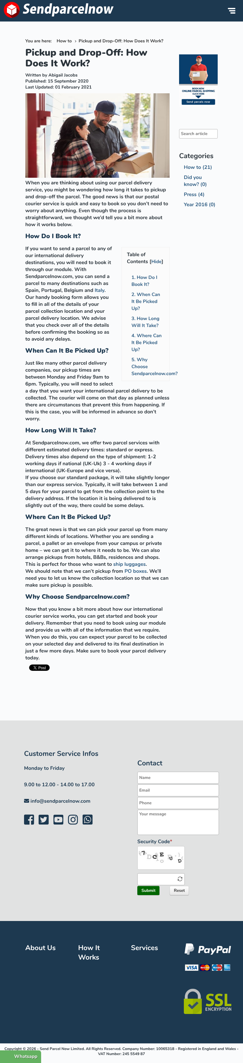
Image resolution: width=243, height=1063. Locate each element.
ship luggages (129, 564)
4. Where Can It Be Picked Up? (146, 343)
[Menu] (231, 10)
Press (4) (194, 194)
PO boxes (135, 571)
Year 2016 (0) (199, 204)
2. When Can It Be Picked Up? (145, 302)
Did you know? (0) (195, 181)
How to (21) (198, 167)
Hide (156, 262)
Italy (99, 290)
